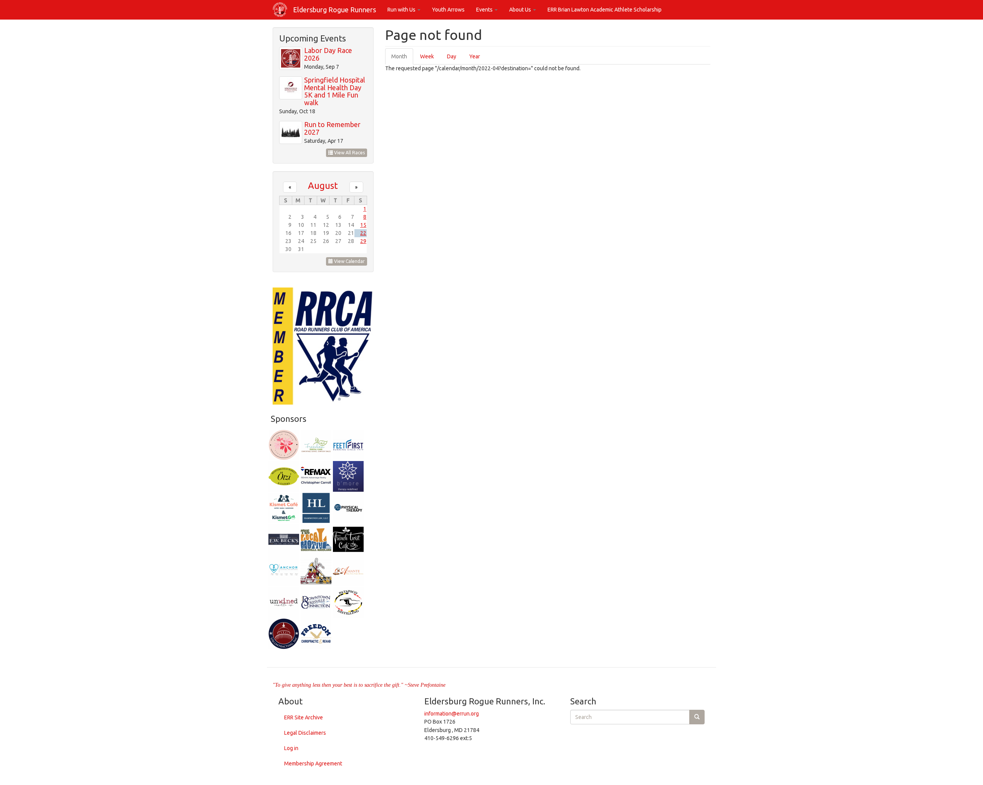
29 (363, 241)
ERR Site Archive (303, 717)
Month (402, 58)
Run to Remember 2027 (332, 128)
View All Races (349, 152)
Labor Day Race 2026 (328, 54)
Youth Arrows (448, 10)
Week (427, 56)
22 (363, 233)
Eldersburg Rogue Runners (334, 9)
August (323, 185)
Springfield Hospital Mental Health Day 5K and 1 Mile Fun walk (334, 91)
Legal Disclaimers (305, 733)
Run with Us (402, 10)
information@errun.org (451, 714)
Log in (291, 748)
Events (485, 10)
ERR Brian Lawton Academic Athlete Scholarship (605, 10)
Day (451, 56)
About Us (520, 10)
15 (363, 225)
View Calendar (349, 261)
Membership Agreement (313, 763)
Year (474, 56)
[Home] (283, 9)
